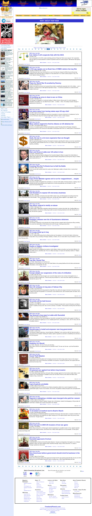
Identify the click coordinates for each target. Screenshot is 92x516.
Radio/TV (34, 15)
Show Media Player (5, 45)
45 (73, 49)
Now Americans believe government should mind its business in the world (54, 454)
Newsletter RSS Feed (27, 498)
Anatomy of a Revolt (36, 343)
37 (48, 49)
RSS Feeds (76, 15)
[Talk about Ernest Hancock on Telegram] (37, 474)
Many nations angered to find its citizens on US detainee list (51, 124)
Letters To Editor (42, 15)
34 (38, 49)
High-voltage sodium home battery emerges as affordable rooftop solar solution (7, 77)
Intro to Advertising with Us (66, 490)
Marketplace (57, 15)
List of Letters (51, 481)
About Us (83, 15)
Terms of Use (76, 484)
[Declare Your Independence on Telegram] (7, 20)
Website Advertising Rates (66, 493)
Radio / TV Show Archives (41, 494)
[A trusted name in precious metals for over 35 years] (6, 16)
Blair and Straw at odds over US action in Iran (46, 152)
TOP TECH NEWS (6, 50)
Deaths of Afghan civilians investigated (43, 246)
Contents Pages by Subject (49, 18)
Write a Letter (4, 108)
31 (29, 49)
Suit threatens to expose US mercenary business (47, 193)
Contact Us (76, 483)
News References (77, 494)
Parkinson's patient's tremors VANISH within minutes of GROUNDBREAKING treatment (7, 101)
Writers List (76, 487)
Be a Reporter (4, 110)
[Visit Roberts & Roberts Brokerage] (6, 9)
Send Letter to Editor (55, 62)
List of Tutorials (76, 491)
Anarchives (26, 15)
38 (51, 49)
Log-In (84, 9)
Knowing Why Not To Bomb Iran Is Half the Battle (47, 166)
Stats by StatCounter (52, 513)
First (19, 49)
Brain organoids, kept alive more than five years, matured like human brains (7, 97)
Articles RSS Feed (27, 494)
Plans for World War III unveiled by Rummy (45, 83)
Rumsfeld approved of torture (40, 439)
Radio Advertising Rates (66, 491)
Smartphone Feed (27, 499)
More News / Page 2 (5, 117)
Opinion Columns (39, 499)
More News (19, 15)
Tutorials (3, 113)
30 (25, 49)
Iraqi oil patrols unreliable (38, 384)
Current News (64, 483)
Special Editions (67, 15)
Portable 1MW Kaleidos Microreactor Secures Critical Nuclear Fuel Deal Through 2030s (6, 64)
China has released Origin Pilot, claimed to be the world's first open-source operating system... (9, 87)
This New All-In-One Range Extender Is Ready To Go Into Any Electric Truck (7, 69)
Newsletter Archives (40, 495)
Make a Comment (43, 62)
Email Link (49, 62)
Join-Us (79, 9)
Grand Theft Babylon (37, 356)
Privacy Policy (76, 486)
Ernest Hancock (27, 161)
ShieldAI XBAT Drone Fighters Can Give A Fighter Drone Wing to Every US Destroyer (7, 92)
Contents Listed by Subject (41, 492)
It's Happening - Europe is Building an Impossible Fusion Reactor (6, 60)
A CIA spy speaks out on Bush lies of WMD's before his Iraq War (53, 69)
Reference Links (39, 501)
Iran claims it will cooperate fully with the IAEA (46, 55)
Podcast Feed (26, 501)
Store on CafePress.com (53, 497)
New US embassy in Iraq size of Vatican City (45, 287)
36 (44, 49)
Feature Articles (39, 498)
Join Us (50, 15)
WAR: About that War (34, 53)
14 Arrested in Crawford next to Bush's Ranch (46, 411)
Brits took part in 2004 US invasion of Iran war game (48, 425)
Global (80, 63)
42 (64, 49)
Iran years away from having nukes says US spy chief (49, 111)
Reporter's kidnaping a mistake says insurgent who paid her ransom (54, 398)
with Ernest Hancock (40, 487)
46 (76, 49)
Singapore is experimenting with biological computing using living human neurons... (9, 53)
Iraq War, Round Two (37, 260)
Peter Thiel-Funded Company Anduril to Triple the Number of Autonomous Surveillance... (7, 82)
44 (70, 49)
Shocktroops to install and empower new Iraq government (50, 329)
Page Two (63, 481)
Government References (78, 497)
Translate (84, 10)
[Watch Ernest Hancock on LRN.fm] (25, 473)
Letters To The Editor (6, 112)
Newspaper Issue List (27, 490)
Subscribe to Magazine (53, 486)
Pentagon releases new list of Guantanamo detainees (49, 219)
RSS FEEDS (4, 48)
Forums (78, 10)
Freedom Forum (64, 486)
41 (60, 49)
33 (35, 49)
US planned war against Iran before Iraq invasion (47, 370)
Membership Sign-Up (52, 488)
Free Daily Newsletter (6, 47)
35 (41, 49)
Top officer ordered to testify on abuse (43, 205)
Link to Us (50, 492)
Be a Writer (51, 489)
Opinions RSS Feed (27, 495)
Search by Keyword (40, 491)
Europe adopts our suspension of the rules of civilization (50, 273)
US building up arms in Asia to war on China (45, 97)
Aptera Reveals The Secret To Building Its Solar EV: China (9, 72)
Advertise (3, 115)
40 (57, 49)
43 (67, 49)
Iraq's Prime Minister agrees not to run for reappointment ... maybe (54, 178)
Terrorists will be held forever (40, 301)
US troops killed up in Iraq (39, 232)
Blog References (77, 496)
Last (80, 49)
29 (22, 49)
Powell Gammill (27, 64)
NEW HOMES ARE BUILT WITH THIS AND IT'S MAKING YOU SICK (6, 105)
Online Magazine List (27, 486)
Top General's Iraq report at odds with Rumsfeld (47, 315)
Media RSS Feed (27, 497)
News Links (38, 497)
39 (54, 49)
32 (32, 49)
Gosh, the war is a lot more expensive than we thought (49, 138)
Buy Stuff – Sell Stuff (52, 496)
